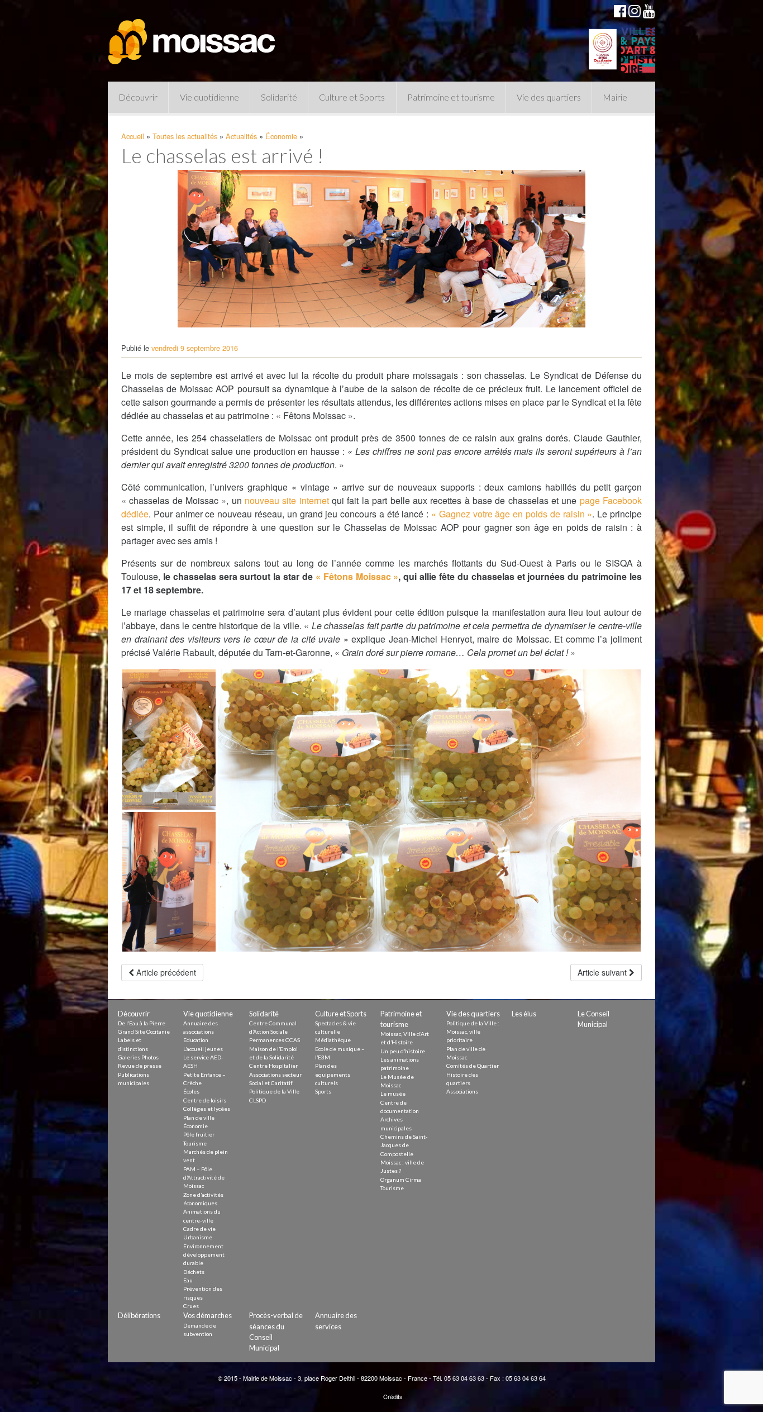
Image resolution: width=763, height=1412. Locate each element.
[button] (169, 739)
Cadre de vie (199, 1228)
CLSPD (257, 1100)
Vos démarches (207, 1315)
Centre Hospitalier (273, 1065)
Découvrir (138, 97)
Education (195, 1040)
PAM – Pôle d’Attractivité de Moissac (204, 1178)
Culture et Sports (352, 97)
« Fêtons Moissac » (357, 576)
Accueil (132, 136)
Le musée (393, 1093)
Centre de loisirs (204, 1100)
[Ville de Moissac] (193, 36)
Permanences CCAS (274, 1040)
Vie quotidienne (209, 97)
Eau (188, 1280)
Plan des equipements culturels (332, 1074)
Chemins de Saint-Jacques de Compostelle (404, 1145)
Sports (323, 1091)
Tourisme (195, 1143)
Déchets (193, 1271)
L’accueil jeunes (203, 1048)
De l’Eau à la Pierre (141, 1023)
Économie (281, 136)
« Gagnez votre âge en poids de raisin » (511, 513)
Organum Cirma (400, 1179)
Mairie (615, 97)
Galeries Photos (138, 1057)
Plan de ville (198, 1117)
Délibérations (139, 1315)
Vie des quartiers (549, 97)
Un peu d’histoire (402, 1051)
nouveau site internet (287, 500)
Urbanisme (197, 1237)
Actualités (241, 136)
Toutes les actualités (184, 136)
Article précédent (165, 972)
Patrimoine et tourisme (451, 97)
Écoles (191, 1091)
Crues (191, 1305)
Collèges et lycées (206, 1108)
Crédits (393, 1396)
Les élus (524, 1013)
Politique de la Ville (274, 1091)
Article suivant (603, 972)
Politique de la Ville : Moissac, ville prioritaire (472, 1032)
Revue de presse (139, 1065)
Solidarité (279, 97)
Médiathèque (333, 1040)
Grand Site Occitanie (144, 1031)
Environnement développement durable (204, 1255)
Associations (462, 1091)
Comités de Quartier (472, 1065)
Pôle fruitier (198, 1134)
